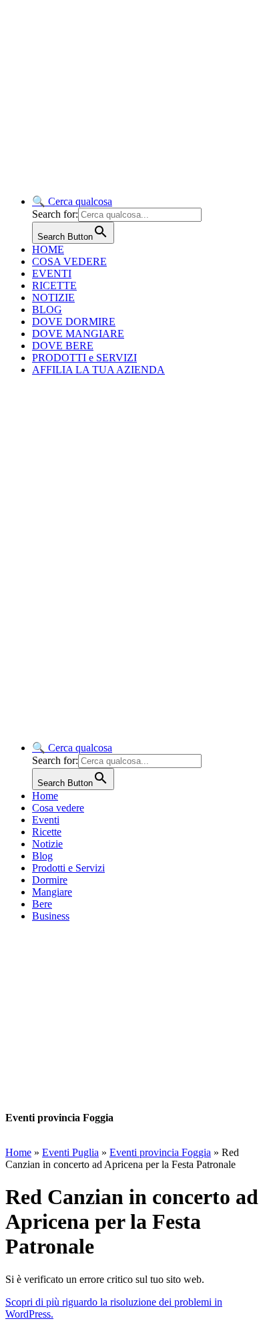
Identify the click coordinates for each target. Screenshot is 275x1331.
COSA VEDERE (69, 261)
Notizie (47, 843)
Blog (42, 856)
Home (45, 795)
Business (50, 916)
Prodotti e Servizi (68, 868)
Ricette (46, 831)
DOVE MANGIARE (78, 333)
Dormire (49, 880)
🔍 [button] (72, 201)
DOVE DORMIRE (73, 321)
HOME (48, 249)
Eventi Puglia (70, 1152)
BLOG (47, 309)
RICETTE (54, 285)
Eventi (45, 819)
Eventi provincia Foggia (160, 1152)
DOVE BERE (62, 345)
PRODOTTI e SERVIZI (84, 357)
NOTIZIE (53, 297)
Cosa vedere (58, 807)
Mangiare (52, 892)
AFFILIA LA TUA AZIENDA (98, 369)
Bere (42, 904)
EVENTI (51, 273)
